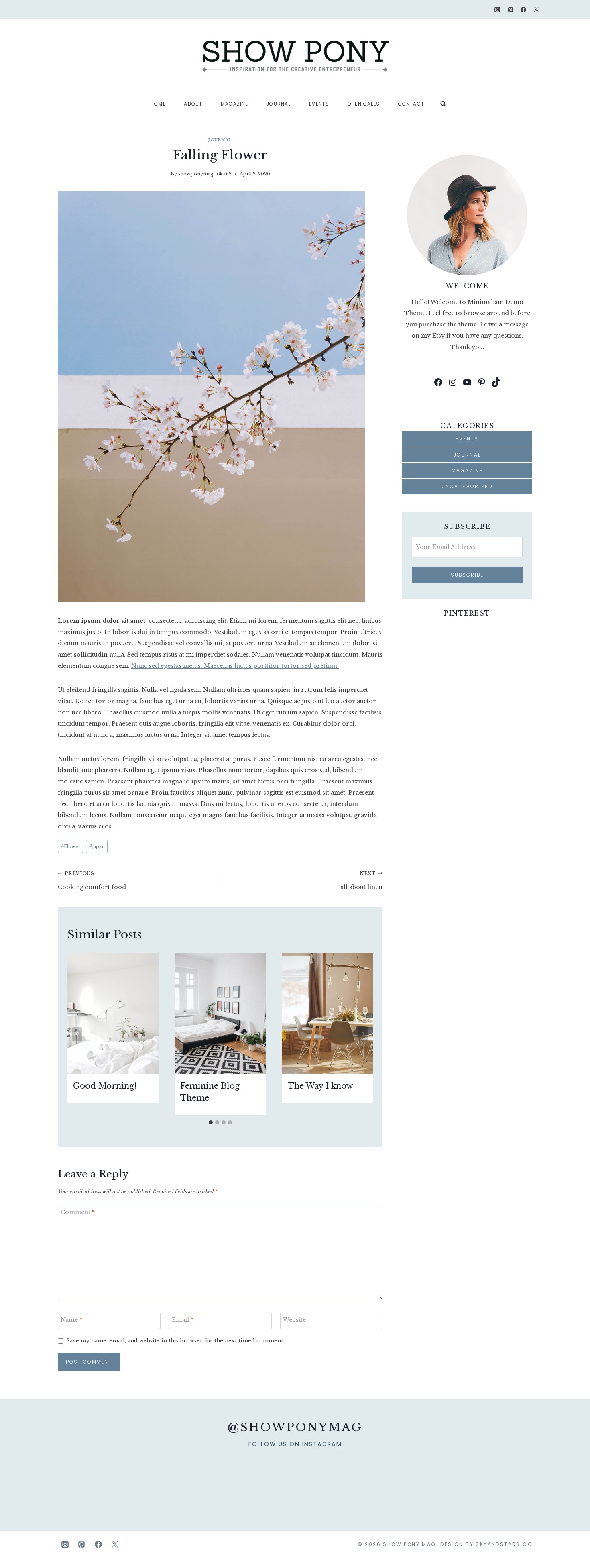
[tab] (211, 1122)
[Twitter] (536, 9)
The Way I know (320, 1086)
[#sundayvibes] (147, 1475)
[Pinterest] (510, 9)
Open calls (364, 103)
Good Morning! (104, 1086)
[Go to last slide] (77, 1034)
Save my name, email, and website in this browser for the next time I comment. (175, 1341)
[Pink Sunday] (87, 1475)
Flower (71, 846)
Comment (78, 1212)
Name (71, 1319)
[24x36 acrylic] (443, 1475)
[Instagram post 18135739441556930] (206, 1475)
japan (97, 846)
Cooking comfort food (92, 881)
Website (294, 1319)
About (193, 103)
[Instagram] (497, 9)
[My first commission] (384, 1475)
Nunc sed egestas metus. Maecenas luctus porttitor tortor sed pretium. (235, 665)
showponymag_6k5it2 (205, 174)
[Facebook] (523, 9)
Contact (411, 103)
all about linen (361, 881)
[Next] (363, 1034)
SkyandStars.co (504, 1544)
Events (319, 103)
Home (158, 103)
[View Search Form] (443, 104)
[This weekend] (265, 1475)
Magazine (234, 103)
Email (182, 1319)
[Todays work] (502, 1475)
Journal (279, 103)
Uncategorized (467, 486)
